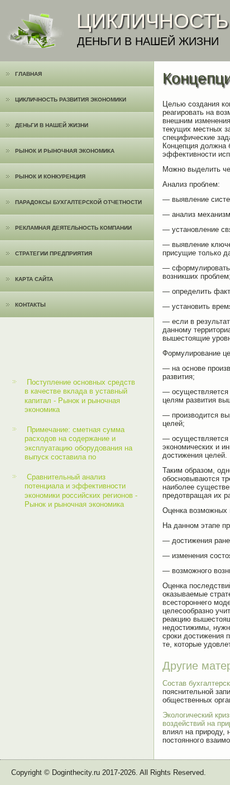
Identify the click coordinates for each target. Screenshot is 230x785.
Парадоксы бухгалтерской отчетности (78, 202)
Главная (28, 74)
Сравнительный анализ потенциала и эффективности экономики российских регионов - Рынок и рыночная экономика (81, 490)
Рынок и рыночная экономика (64, 151)
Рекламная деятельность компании (73, 228)
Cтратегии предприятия (53, 253)
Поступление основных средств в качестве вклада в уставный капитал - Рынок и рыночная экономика (80, 396)
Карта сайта (34, 279)
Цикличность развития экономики (70, 99)
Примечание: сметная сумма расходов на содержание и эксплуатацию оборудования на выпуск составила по (78, 443)
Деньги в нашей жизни (51, 125)
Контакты (30, 305)
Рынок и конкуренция (50, 176)
